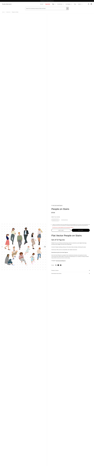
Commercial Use (64, 219)
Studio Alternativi (7, 4)
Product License (54, 270)
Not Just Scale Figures (57, 205)
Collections (8, 12)
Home (3, 12)
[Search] (67, 8)
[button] (2, 247)
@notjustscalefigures (61, 260)
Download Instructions (56, 273)
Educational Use (55, 219)
